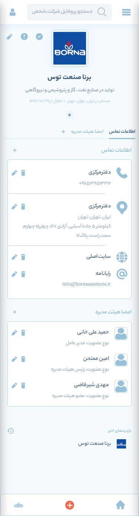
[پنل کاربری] (12, 12)
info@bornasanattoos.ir (86, 285)
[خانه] (120, 505)
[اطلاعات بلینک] (18, 505)
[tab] (122, 131)
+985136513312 (95, 183)
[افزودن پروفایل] (70, 505)
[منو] (126, 12)
